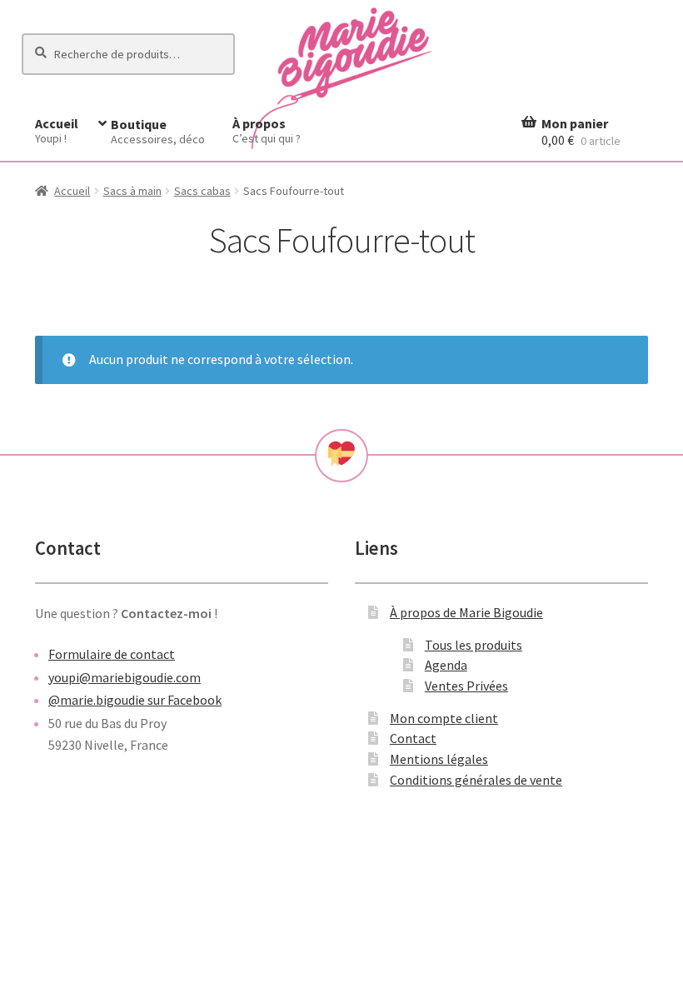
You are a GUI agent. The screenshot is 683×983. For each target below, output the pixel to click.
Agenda (446, 664)
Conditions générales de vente (476, 779)
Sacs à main (132, 190)
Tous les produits (473, 644)
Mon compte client (444, 718)
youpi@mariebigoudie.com (124, 677)
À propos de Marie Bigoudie (466, 612)
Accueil (56, 130)
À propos (266, 130)
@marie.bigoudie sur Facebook (135, 699)
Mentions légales (439, 759)
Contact (413, 738)
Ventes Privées (466, 685)
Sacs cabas (202, 190)
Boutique (158, 131)
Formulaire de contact (111, 654)
